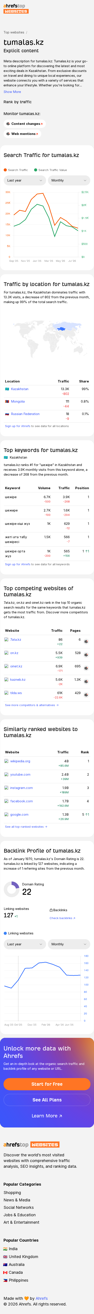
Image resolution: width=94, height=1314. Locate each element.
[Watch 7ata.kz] (86, 641)
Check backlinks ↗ (62, 918)
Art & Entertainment (21, 1222)
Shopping (12, 1192)
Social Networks (18, 1207)
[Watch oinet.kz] (86, 668)
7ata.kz (15, 639)
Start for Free (47, 1084)
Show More (12, 92)
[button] (18, 988)
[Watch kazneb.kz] (86, 681)
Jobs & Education (19, 1215)
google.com (19, 814)
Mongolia (18, 401)
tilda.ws (16, 693)
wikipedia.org (20, 761)
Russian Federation (25, 414)
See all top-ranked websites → (26, 826)
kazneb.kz (18, 679)
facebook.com (21, 801)
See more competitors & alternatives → (32, 705)
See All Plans (47, 1099)
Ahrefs (42, 1298)
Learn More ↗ (47, 1115)
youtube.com (20, 774)
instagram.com (21, 788)
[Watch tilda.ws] (86, 695)
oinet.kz (16, 666)
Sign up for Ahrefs (17, 426)
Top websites (13, 32)
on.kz (14, 653)
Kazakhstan (19, 389)
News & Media (16, 1200)
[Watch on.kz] (86, 655)
